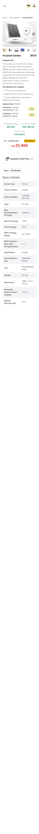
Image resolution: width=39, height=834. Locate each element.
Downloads (15, 170)
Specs (6, 170)
